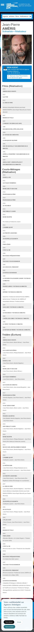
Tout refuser (9, 622)
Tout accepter (9, 626)
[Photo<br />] (17, 49)
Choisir (19, 622)
